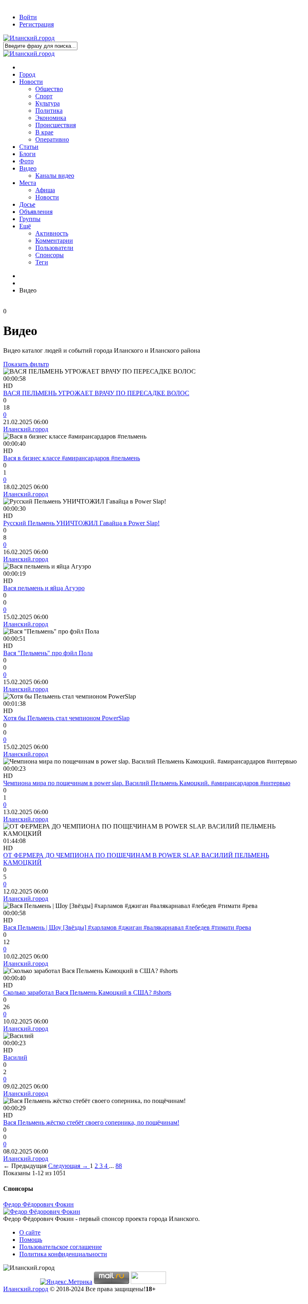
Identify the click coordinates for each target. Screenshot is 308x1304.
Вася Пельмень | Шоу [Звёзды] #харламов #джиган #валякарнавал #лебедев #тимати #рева (127, 927)
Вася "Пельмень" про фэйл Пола (48, 653)
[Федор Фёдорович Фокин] (41, 1211)
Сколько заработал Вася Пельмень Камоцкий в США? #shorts (87, 992)
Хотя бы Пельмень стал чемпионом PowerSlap (66, 718)
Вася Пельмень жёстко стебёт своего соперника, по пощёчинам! (91, 1122)
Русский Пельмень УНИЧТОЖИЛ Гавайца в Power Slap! (81, 523)
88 (119, 1165)
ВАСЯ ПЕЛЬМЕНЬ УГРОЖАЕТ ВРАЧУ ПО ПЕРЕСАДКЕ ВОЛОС (96, 393)
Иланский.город (25, 429)
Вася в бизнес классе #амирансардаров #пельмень (71, 458)
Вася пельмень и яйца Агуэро (44, 588)
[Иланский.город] (29, 38)
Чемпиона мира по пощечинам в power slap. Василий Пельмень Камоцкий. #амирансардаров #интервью (146, 783)
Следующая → (69, 1165)
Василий (15, 1057)
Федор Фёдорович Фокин (38, 1204)
